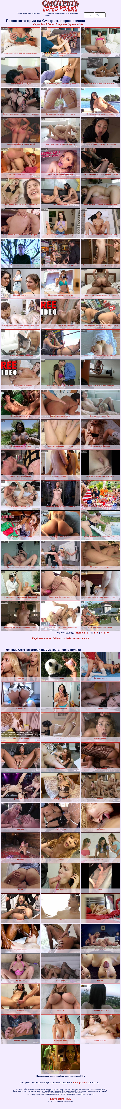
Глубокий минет (41, 638)
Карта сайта (57, 1099)
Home (79, 632)
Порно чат (100, 15)
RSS (68, 1099)
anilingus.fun (79, 1082)
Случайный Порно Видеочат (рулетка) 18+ (58, 24)
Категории (89, 15)
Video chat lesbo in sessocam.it (71, 638)
